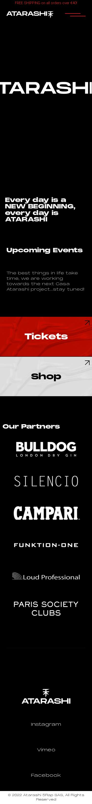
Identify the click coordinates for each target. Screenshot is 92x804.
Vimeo (46, 750)
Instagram (46, 724)
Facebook (46, 775)
